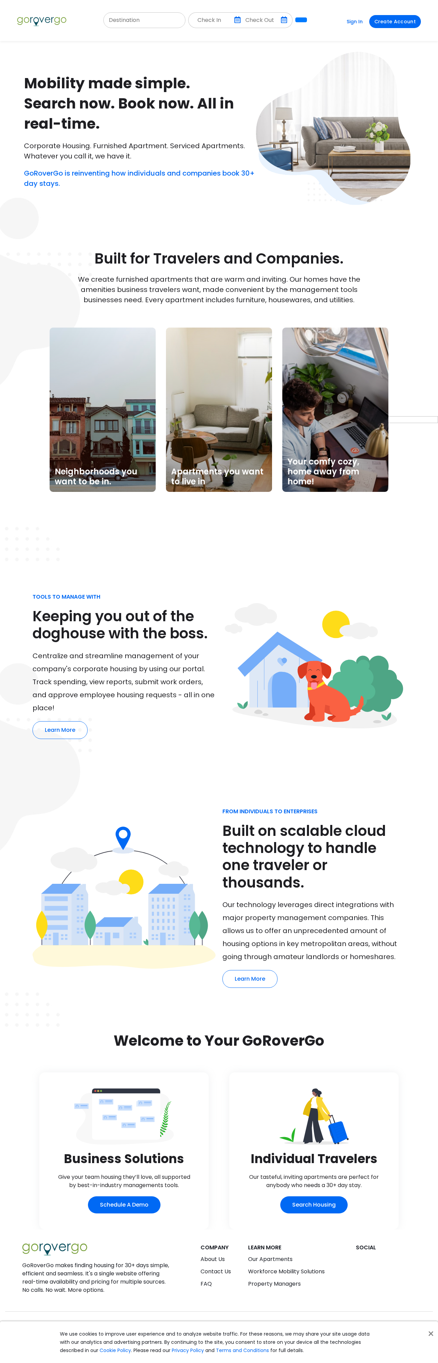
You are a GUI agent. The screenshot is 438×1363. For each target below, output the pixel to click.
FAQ (206, 1284)
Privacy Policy (188, 1350)
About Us (213, 1259)
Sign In (355, 21)
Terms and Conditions (242, 1350)
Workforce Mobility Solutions (286, 1271)
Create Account (395, 21)
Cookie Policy (115, 1350)
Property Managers (274, 1284)
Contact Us (216, 1271)
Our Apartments (270, 1259)
